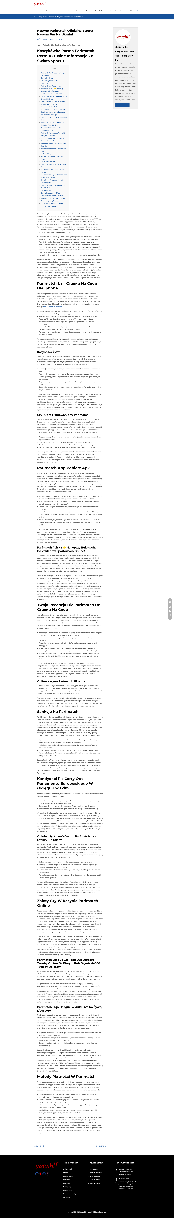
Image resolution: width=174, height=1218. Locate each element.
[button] (137, 11)
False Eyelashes (68, 1176)
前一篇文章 (39, 1146)
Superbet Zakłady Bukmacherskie (53, 198)
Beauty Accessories (102, 11)
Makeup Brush (67, 1169)
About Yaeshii (94, 1169)
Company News (95, 1180)
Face (65, 11)
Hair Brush (66, 1180)
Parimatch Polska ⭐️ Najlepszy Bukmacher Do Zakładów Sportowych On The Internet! (52, 91)
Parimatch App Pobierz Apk (51, 86)
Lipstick (65, 1172)
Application (66, 1197)
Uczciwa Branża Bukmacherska (52, 141)
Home (48, 11)
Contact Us (129, 11)
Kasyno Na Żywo (47, 78)
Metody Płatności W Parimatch (52, 138)
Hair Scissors (67, 1183)
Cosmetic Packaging (69, 1194)
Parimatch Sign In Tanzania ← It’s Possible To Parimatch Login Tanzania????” (53, 187)
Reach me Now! (122, 105)
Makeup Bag (67, 1187)
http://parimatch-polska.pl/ (53, 307)
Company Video (95, 1176)
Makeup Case (67, 1190)
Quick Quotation (95, 1183)
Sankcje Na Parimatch (49, 104)
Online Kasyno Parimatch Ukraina (53, 102)
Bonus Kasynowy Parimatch (51, 201)
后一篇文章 (101, 1146)
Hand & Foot (76, 11)
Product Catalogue (96, 1172)
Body (88, 11)
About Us (118, 11)
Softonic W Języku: (48, 154)
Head (56, 11)
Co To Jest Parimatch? (49, 162)
